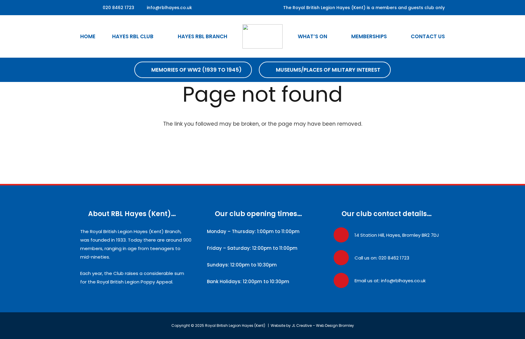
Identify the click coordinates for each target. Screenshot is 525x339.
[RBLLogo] (262, 36)
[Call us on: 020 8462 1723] (344, 257)
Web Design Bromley (335, 325)
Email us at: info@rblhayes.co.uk (390, 280)
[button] (158, 36)
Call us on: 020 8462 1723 (382, 258)
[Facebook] (85, 7)
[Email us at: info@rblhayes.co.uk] (344, 280)
